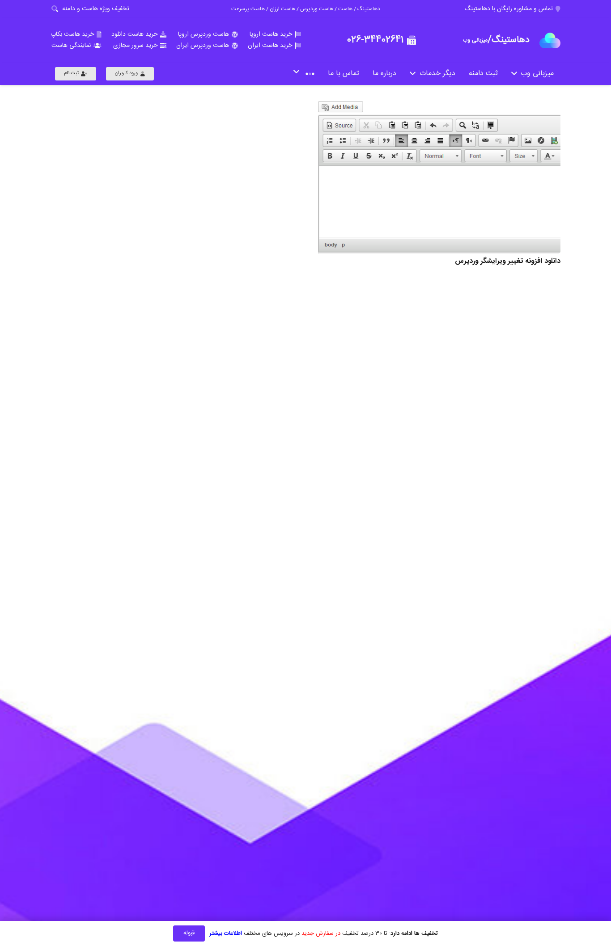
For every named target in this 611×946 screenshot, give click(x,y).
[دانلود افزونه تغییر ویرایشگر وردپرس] (438, 176)
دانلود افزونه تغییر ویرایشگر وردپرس (507, 261)
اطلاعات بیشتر (225, 933)
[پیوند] (549, 40)
